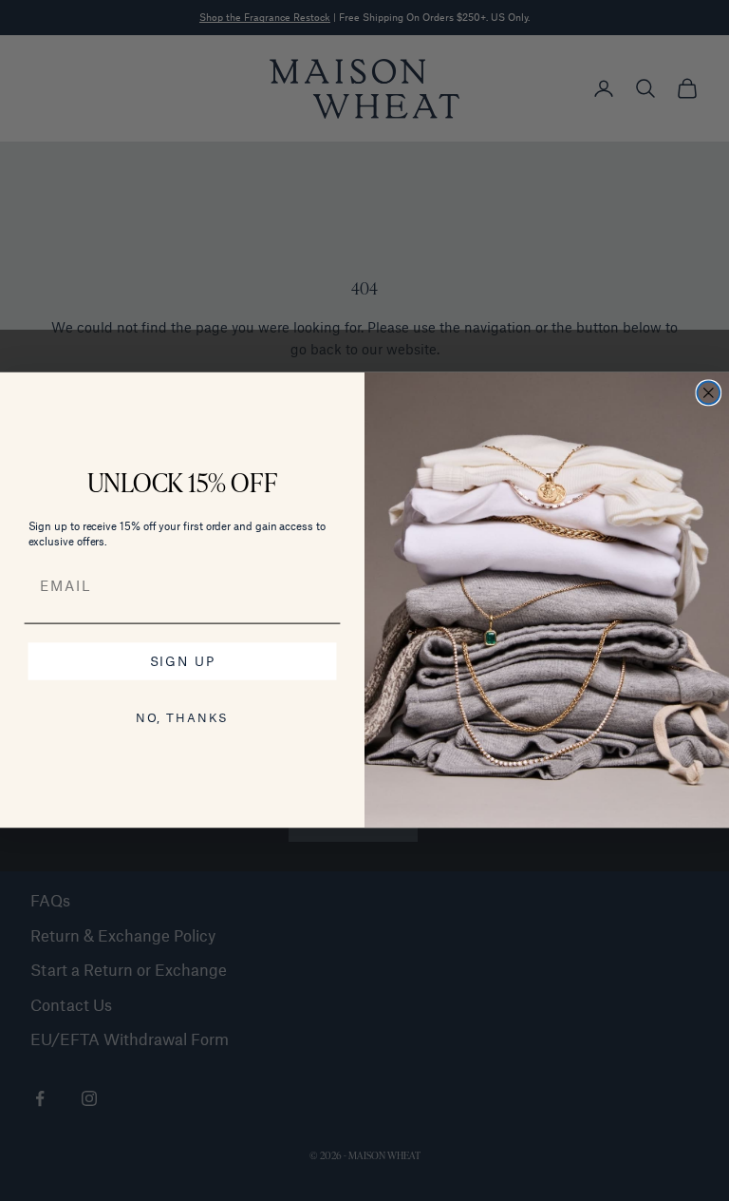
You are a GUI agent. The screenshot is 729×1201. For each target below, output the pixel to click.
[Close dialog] (709, 393)
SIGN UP (182, 662)
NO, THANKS (182, 718)
